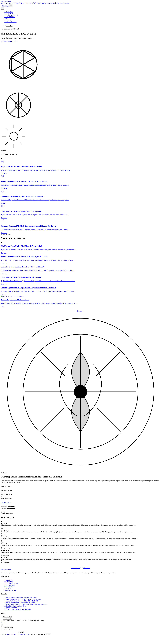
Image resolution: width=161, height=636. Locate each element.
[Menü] (11, 5)
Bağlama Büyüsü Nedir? (11, 607)
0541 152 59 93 (7, 617)
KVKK (31, 620)
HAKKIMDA (13, 3)
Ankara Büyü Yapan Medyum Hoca (15, 606)
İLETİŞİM (54, 3)
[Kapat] (2, 8)
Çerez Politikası (39, 620)
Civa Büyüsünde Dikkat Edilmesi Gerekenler (17, 609)
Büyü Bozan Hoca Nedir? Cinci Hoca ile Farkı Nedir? (20, 597)
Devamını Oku (5, 502)
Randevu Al (12, 41)
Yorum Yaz (86, 568)
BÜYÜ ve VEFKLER (24, 3)
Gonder (21, 632)
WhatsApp (5, 6)
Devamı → (80, 311)
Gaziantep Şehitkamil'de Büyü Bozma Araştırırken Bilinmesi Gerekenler (25, 604)
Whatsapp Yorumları (63, 3)
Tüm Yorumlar (75, 568)
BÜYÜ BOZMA (37, 3)
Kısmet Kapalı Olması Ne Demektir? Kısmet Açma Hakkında (22, 599)
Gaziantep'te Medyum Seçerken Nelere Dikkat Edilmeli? (21, 601)
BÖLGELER (46, 3)
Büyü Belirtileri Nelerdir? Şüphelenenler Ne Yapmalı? (20, 602)
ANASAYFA (5, 3)
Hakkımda (5, 41)
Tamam (48, 634)
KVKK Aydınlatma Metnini (22, 634)
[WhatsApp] (2, 623)
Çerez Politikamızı (6, 634)
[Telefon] (4, 623)
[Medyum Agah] (6, 1)
